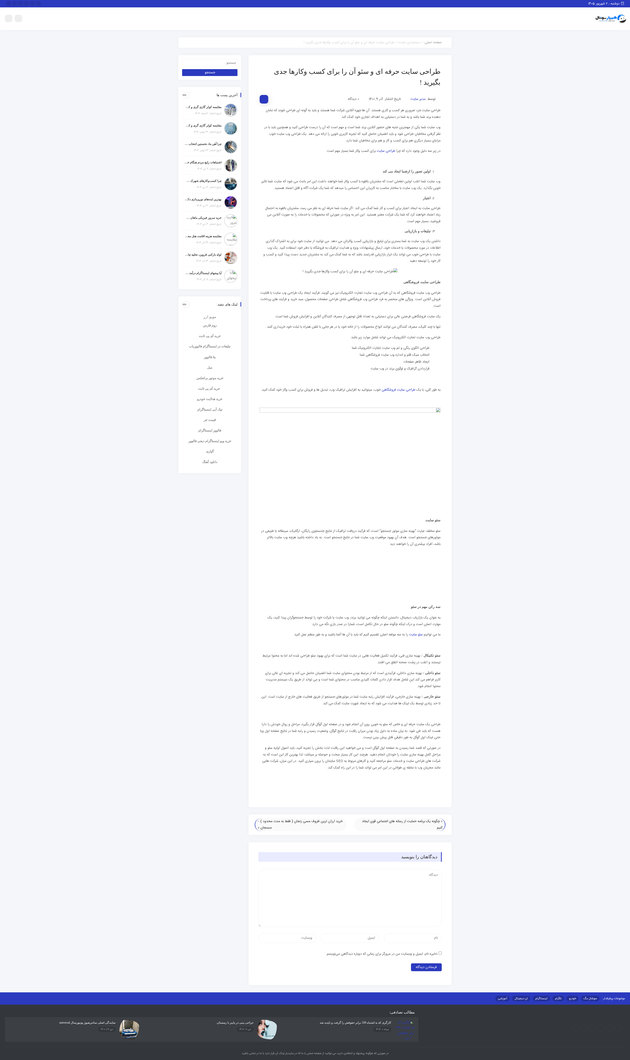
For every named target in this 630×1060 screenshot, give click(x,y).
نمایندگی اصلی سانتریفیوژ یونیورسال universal (87, 1022)
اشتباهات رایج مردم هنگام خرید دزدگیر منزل (203, 162)
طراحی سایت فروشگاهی (398, 390)
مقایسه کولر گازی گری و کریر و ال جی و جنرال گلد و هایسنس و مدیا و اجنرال (203, 107)
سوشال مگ (590, 998)
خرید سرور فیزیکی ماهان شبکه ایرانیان (203, 217)
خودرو (572, 998)
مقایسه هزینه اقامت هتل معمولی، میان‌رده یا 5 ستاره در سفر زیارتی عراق (203, 236)
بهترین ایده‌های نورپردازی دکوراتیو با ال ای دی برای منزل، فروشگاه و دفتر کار (203, 199)
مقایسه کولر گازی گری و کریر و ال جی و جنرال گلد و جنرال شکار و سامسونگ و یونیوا (203, 125)
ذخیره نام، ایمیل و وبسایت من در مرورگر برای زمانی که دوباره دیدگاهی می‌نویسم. (382, 954)
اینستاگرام (541, 998)
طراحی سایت (386, 151)
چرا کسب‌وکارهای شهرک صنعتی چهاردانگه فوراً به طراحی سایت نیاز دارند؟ (203, 181)
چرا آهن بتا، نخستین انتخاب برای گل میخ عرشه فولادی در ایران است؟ (203, 144)
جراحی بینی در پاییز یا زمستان (235, 1022)
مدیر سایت (417, 99)
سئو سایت (416, 635)
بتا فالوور (210, 357)
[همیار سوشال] (610, 19)
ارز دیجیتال (521, 998)
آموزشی (502, 998)
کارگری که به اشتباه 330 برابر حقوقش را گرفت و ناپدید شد (355, 1022)
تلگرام (558, 998)
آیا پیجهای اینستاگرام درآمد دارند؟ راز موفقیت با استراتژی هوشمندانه (203, 273)
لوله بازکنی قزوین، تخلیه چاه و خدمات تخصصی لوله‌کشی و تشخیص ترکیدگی (203, 254)
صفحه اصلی (433, 43)
